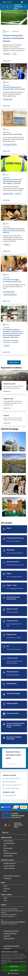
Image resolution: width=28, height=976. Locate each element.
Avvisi (7, 31)
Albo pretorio (7, 948)
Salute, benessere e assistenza (12, 876)
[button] (14, 973)
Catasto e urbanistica (9, 868)
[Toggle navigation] (3, 7)
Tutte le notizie (13, 362)
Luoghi (5, 898)
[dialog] (14, 962)
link (6, 963)
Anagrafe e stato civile (9, 863)
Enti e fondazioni (8, 848)
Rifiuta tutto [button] (14, 970)
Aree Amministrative (9, 843)
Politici (5, 851)
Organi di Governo (8, 841)
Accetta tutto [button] (14, 966)
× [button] (26, 951)
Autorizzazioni (7, 878)
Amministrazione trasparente (11, 946)
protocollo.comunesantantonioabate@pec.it (13, 922)
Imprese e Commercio (9, 866)
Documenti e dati (8, 856)
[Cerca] (25, 7)
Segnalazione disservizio (10, 933)
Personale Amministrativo (10, 853)
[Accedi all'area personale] (21, 2)
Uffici (5, 846)
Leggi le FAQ (7, 936)
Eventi (5, 900)
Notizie (5, 886)
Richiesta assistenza (9, 938)
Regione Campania (7, 2)
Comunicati (7, 888)
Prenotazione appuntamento (11, 931)
